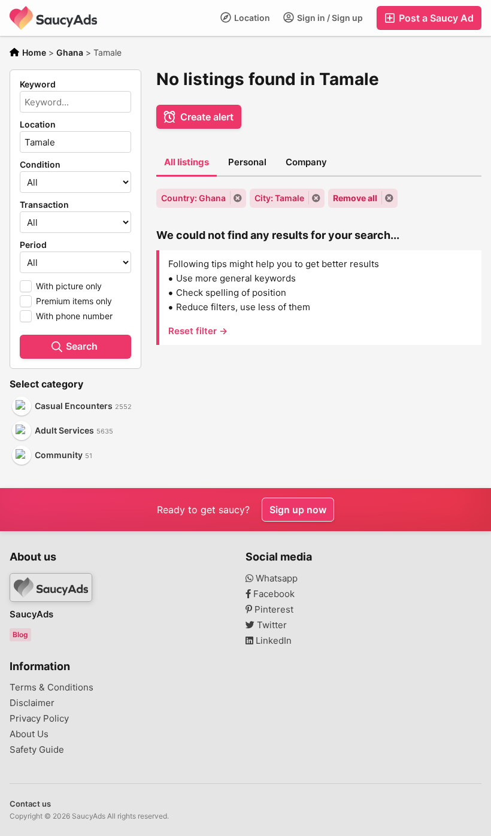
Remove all (355, 198)
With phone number (74, 316)
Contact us (30, 803)
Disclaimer (32, 703)
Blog (20, 634)
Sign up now (297, 510)
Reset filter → (198, 331)
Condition (40, 164)
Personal (247, 162)
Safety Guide (37, 749)
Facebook (273, 594)
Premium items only (74, 301)
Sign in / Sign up (329, 18)
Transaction (44, 205)
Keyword (38, 84)
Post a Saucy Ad (435, 18)
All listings (186, 162)
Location (251, 18)
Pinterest (272, 609)
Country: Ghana (193, 198)
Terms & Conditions (51, 687)
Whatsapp (275, 578)
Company (306, 162)
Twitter (270, 625)
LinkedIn (272, 640)
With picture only (69, 286)
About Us (29, 734)
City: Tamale (279, 198)
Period (33, 245)
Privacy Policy (39, 718)
